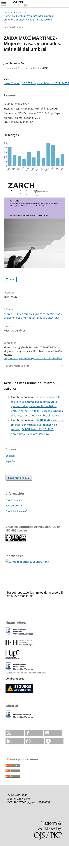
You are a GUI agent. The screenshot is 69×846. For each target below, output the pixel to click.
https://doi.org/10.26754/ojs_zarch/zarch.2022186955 (36, 83)
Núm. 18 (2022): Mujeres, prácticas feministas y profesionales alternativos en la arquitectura (29, 17)
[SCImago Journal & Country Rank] (27, 561)
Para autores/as (14, 505)
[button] (15, 733)
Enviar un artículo (19, 478)
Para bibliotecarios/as (17, 511)
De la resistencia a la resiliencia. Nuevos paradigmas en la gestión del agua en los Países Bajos (35, 401)
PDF (11, 279)
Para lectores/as (14, 500)
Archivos (18, 12)
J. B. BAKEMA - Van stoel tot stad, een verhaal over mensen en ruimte (37, 424)
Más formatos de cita (17, 365)
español (10, 461)
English (10, 455)
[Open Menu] (3, 3)
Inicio (7, 12)
